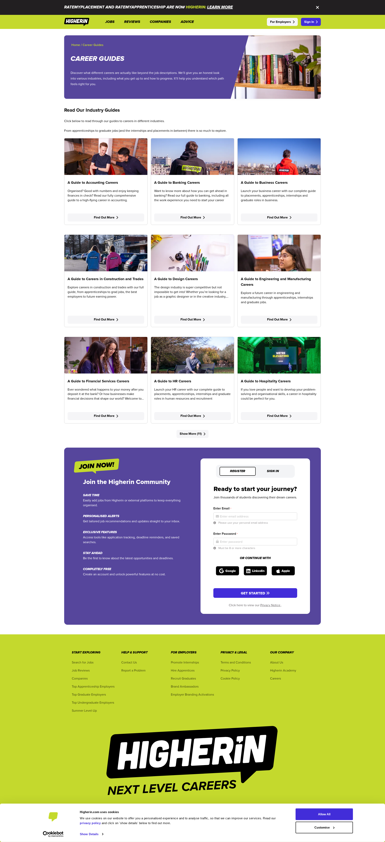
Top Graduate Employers (89, 694)
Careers (275, 678)
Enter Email (222, 508)
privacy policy (90, 823)
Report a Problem (133, 670)
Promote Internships (185, 662)
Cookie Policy (230, 678)
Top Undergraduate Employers (93, 702)
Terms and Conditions (236, 662)
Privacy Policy (230, 670)
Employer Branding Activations (192, 694)
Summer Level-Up (84, 710)
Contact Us (129, 662)
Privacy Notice (270, 605)
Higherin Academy (283, 670)
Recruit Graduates (183, 678)
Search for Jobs (82, 662)
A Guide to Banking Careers (177, 182)
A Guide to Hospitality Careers (266, 381)
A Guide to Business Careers (264, 182)
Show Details (89, 834)
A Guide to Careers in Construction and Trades (106, 279)
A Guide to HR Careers (172, 381)
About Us (276, 662)
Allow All (324, 814)
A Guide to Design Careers (176, 279)
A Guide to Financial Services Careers (98, 381)
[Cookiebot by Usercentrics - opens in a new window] (53, 834)
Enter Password (225, 533)
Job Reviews (81, 670)
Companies (80, 678)
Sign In (309, 21)
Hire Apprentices (183, 670)
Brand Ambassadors (185, 686)
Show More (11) (191, 433)
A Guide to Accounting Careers (93, 182)
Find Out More (104, 217)
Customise (322, 827)
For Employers (280, 21)
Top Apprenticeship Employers (93, 686)
